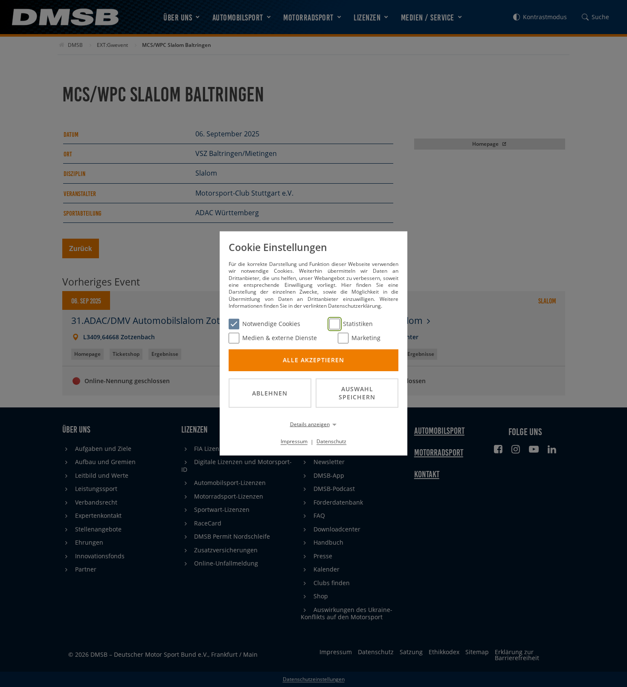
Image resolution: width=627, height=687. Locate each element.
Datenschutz (331, 441)
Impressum (294, 441)
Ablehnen (269, 393)
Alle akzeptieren (313, 360)
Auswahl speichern (357, 393)
